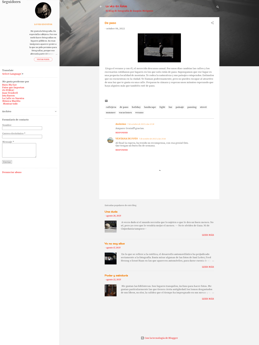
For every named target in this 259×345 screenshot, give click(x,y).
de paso (124, 107)
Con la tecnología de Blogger (161, 338)
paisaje (180, 107)
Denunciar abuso (11, 172)
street (203, 107)
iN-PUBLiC (8, 90)
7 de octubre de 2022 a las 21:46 (152, 139)
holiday (136, 107)
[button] (212, 23)
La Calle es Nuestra (13, 98)
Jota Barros (8, 95)
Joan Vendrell (10, 93)
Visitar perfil (43, 59)
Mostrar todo (10, 103)
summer (110, 112)
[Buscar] (217, 7)
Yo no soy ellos (115, 243)
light (162, 107)
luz (170, 107)
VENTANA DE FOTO (126, 138)
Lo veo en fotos (116, 6)
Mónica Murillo (11, 101)
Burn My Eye (9, 84)
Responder (121, 132)
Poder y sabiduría (116, 275)
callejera (111, 107)
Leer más (208, 235)
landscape (150, 107)
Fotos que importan (13, 87)
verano (139, 112)
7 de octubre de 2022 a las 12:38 (140, 124)
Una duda (111, 211)
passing (192, 107)
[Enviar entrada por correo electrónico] (106, 101)
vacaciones (125, 112)
